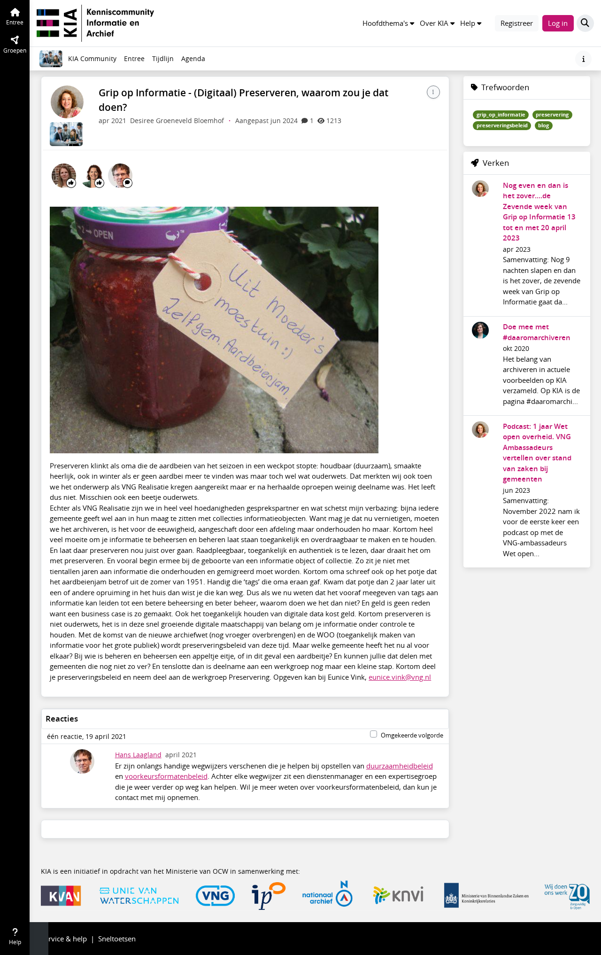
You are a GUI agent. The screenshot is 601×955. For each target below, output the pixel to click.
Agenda (195, 61)
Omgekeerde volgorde (412, 735)
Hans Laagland (138, 755)
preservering (552, 114)
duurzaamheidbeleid (399, 765)
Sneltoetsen (117, 938)
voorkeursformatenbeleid (166, 776)
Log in (558, 23)
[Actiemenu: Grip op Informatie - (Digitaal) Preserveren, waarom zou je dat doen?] (433, 92)
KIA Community (92, 58)
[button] (388, 23)
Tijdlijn (164, 61)
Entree (134, 58)
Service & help (64, 938)
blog (543, 125)
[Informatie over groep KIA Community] (583, 59)
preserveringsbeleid (502, 125)
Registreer (517, 23)
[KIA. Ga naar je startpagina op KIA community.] (95, 22)
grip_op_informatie (501, 114)
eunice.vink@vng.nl (400, 677)
